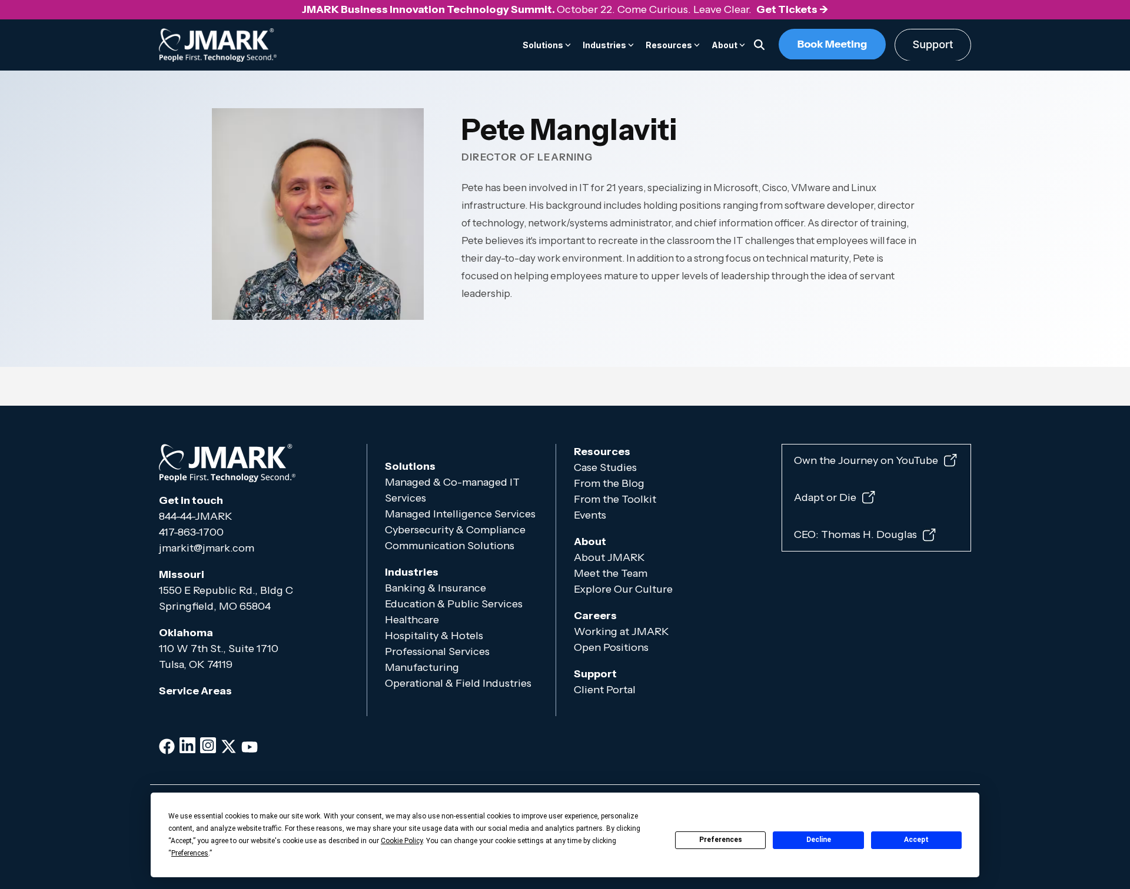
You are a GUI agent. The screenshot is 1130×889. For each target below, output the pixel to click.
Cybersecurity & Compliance (455, 529)
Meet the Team (610, 573)
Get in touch (191, 500)
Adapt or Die (825, 497)
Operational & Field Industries (459, 683)
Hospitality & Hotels (434, 635)
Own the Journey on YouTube (866, 460)
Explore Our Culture (623, 589)
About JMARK (609, 557)
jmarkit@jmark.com (206, 548)
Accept (916, 839)
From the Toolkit (615, 499)
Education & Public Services (454, 603)
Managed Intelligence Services (460, 513)
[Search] (759, 45)
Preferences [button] (189, 853)
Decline (818, 839)
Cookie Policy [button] (402, 841)
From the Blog (609, 483)
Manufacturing (422, 667)
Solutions (410, 466)
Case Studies (605, 467)
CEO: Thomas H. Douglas (855, 535)
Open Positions (611, 647)
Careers (595, 615)
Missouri (181, 574)
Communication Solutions (449, 545)
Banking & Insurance (435, 587)
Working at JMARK (621, 631)
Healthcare (412, 619)
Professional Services (437, 651)
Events (591, 515)
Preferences (720, 839)
